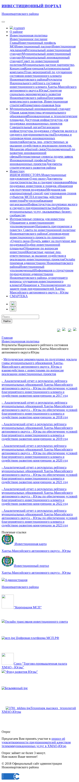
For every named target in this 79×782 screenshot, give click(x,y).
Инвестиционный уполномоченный (27, 268)
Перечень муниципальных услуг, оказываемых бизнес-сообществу (41, 211)
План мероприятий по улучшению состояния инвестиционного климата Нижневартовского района (41, 75)
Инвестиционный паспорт (33, 46)
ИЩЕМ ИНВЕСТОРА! (26, 175)
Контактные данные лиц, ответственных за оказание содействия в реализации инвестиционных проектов (38, 255)
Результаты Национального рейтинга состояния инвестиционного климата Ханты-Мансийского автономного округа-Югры (43, 85)
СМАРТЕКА (19, 296)
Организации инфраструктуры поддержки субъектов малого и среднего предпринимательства (43, 130)
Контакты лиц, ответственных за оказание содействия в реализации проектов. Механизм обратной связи (41, 145)
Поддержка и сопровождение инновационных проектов (41, 138)
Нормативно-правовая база (42, 105)
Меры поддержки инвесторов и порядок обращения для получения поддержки (43, 186)
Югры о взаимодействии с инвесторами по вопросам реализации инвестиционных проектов (33, 370)
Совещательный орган (25, 127)
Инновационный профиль (28, 160)
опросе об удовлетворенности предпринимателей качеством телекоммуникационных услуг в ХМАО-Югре (36, 742)
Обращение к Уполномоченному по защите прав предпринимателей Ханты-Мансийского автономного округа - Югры (40, 288)
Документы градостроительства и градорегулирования (39, 180)
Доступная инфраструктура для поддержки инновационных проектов (39, 121)
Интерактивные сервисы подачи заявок (45, 156)
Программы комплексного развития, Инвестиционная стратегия (39, 101)
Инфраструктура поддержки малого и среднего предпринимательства (43, 206)
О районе (16, 31)
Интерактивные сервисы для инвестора (37, 219)
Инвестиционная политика (28, 35)
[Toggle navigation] (3, 21)
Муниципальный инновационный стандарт (40, 109)
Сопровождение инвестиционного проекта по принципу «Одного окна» (39, 237)
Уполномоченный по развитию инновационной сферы (42, 152)
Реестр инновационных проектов (32, 162)
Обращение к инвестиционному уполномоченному (32, 224)
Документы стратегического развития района (36, 165)
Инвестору (17, 171)
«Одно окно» (37, 178)
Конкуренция (34, 68)
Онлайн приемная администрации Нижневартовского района (42, 263)
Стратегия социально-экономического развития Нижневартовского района (36, 94)
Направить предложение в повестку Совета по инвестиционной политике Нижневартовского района (43, 230)
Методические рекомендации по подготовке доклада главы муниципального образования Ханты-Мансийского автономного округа (39, 363)
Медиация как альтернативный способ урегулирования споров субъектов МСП (43, 193)
